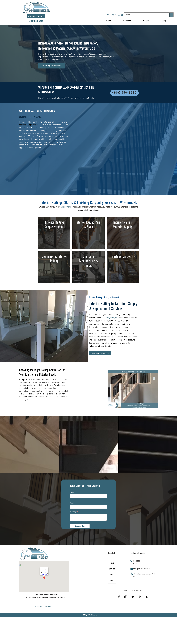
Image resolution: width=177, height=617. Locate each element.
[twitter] (133, 603)
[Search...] (171, 15)
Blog (111, 587)
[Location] (131, 580)
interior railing (66, 207)
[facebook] (119, 603)
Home (112, 569)
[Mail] (131, 575)
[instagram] (126, 603)
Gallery (112, 581)
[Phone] (131, 568)
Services (112, 575)
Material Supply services (30, 125)
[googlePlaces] (140, 603)
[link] (121, 15)
